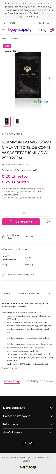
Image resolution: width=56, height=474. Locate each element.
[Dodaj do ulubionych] (48, 221)
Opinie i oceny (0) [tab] (29, 293)
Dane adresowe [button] (14, 408)
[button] (49, 78)
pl (3, 22)
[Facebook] (25, 443)
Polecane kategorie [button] (16, 416)
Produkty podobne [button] (39, 381)
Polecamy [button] (12, 381)
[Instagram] (31, 443)
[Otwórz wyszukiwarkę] (40, 30)
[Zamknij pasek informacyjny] (52, 10)
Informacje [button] (10, 424)
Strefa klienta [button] (12, 432)
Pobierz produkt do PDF (21, 274)
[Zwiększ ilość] (45, 213)
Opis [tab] (7, 293)
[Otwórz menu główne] (3, 30)
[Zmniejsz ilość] (4, 213)
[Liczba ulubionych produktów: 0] (45, 30)
